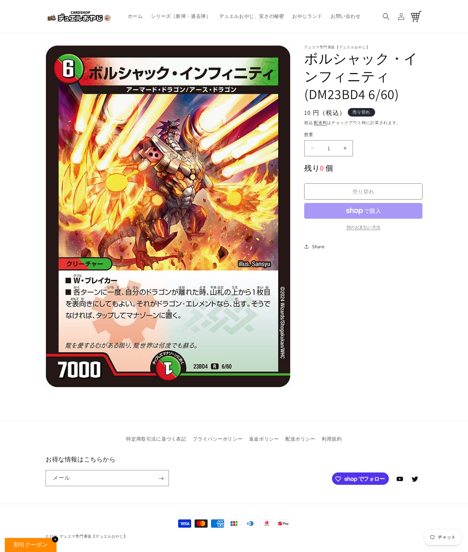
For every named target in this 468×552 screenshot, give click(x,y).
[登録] (161, 478)
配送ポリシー (300, 439)
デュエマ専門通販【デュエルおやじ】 (94, 536)
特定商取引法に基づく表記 (156, 439)
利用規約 (332, 439)
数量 (308, 134)
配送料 (320, 122)
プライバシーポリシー (218, 439)
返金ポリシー (264, 439)
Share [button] (318, 246)
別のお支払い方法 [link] (363, 227)
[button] (386, 16)
